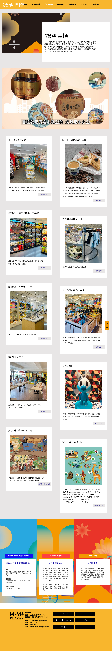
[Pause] (5, 125)
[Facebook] (107, 323)
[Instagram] (107, 327)
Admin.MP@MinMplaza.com (39, 626)
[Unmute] (9, 125)
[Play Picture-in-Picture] (102, 125)
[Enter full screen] (106, 125)
